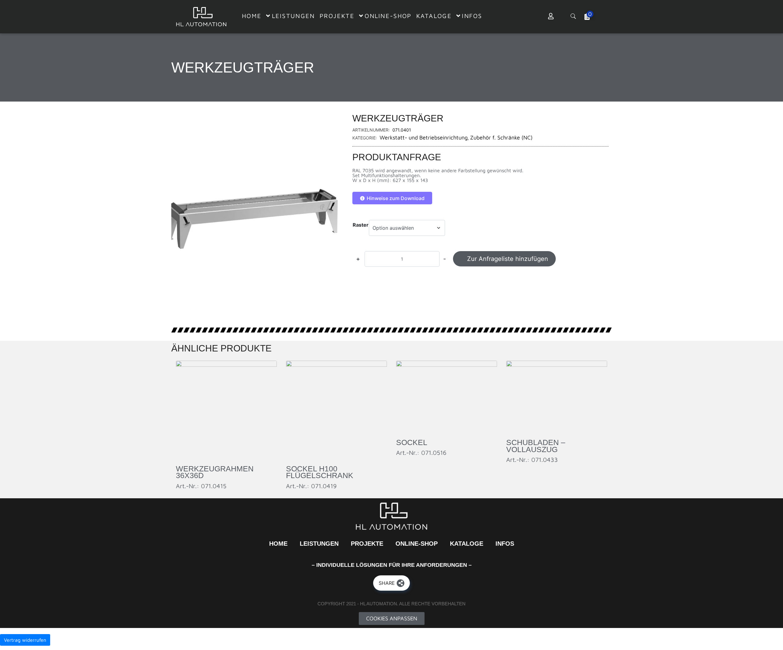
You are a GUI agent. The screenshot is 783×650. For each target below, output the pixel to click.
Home (278, 543)
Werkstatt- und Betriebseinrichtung (424, 137)
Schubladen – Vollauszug (535, 446)
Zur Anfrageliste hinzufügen (507, 258)
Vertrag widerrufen (25, 640)
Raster (361, 225)
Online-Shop (416, 543)
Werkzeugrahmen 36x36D (215, 472)
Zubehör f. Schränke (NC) (501, 137)
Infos (504, 543)
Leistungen (319, 543)
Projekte (367, 543)
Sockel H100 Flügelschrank (319, 472)
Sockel (411, 442)
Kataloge (466, 543)
